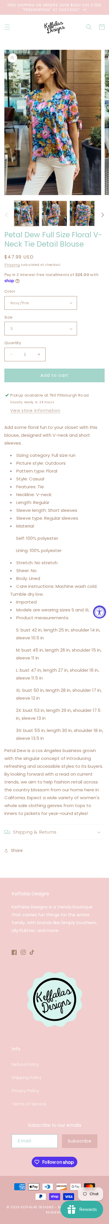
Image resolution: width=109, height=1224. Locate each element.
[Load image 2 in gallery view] (54, 213)
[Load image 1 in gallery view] (26, 213)
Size (8, 317)
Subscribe (80, 1141)
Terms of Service (29, 1104)
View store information (35, 410)
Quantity (12, 343)
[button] (7, 27)
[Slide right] (102, 214)
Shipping (12, 265)
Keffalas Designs (37, 1207)
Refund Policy (25, 1064)
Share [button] (17, 850)
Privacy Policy (25, 1091)
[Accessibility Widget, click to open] (99, 612)
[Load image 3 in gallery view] (82, 213)
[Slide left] (6, 214)
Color (9, 291)
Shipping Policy (27, 1077)
